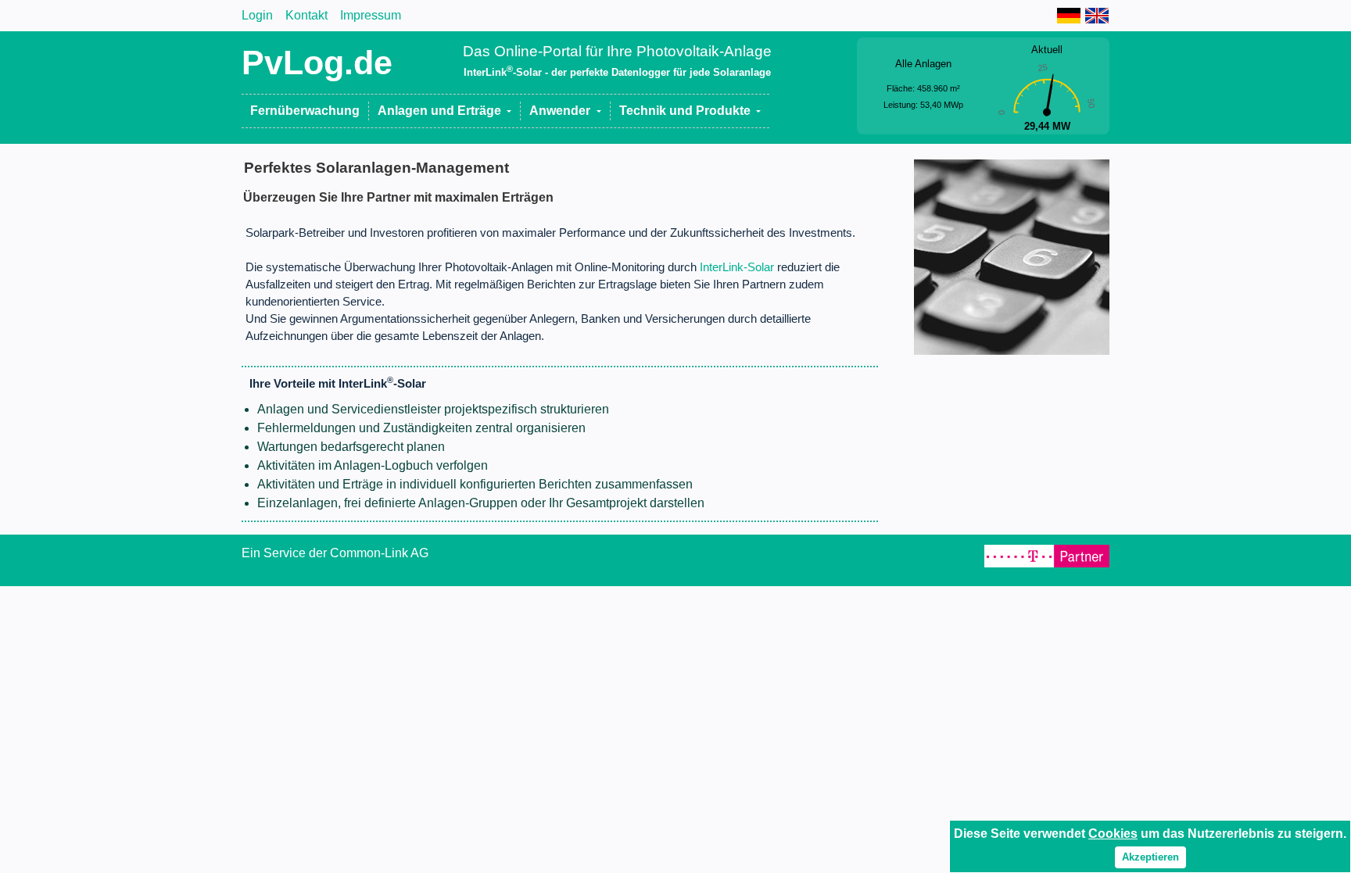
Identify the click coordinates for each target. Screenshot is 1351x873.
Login (257, 15)
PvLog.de (317, 62)
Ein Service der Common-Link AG (335, 553)
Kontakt (306, 15)
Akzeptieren (1150, 857)
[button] (445, 111)
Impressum (370, 15)
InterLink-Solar (737, 267)
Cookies (1113, 833)
